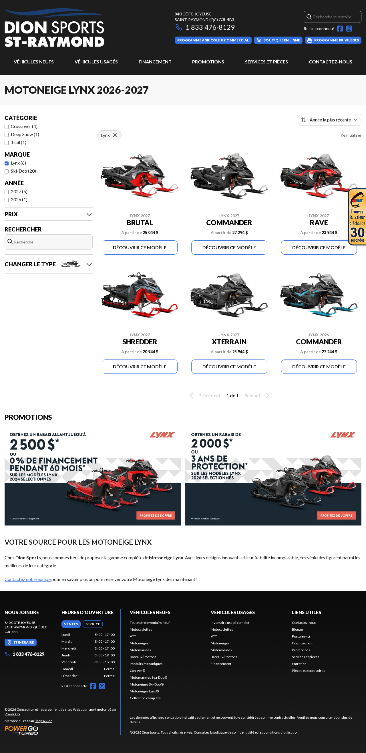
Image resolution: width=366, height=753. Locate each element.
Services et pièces (266, 61)
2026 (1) (19, 199)
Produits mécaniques (146, 664)
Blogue (297, 629)
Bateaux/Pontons (143, 657)
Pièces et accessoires (308, 670)
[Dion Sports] (54, 27)
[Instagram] (349, 28)
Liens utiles (306, 612)
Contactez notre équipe (28, 579)
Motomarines (140, 650)
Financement (155, 61)
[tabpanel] (88, 655)
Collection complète (145, 698)
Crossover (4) (24, 126)
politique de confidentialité (233, 732)
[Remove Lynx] (115, 135)
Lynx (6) (18, 162)
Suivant (252, 395)
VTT (133, 636)
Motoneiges (139, 643)
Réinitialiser (351, 135)
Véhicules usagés (96, 61)
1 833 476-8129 (210, 27)
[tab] (71, 624)
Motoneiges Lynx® (144, 691)
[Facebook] (340, 28)
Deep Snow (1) (25, 134)
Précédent (209, 395)
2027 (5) (19, 191)
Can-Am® (137, 670)
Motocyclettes (141, 629)
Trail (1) (18, 142)
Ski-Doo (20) (23, 170)
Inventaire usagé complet (230, 622)
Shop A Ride (43, 721)
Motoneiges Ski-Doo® (147, 684)
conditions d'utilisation (281, 732)
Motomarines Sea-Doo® (148, 677)
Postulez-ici (301, 636)
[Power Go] (62, 730)
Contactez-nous (330, 61)
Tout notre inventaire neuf (150, 622)
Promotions (208, 61)
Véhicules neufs (34, 61)
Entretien (299, 664)
